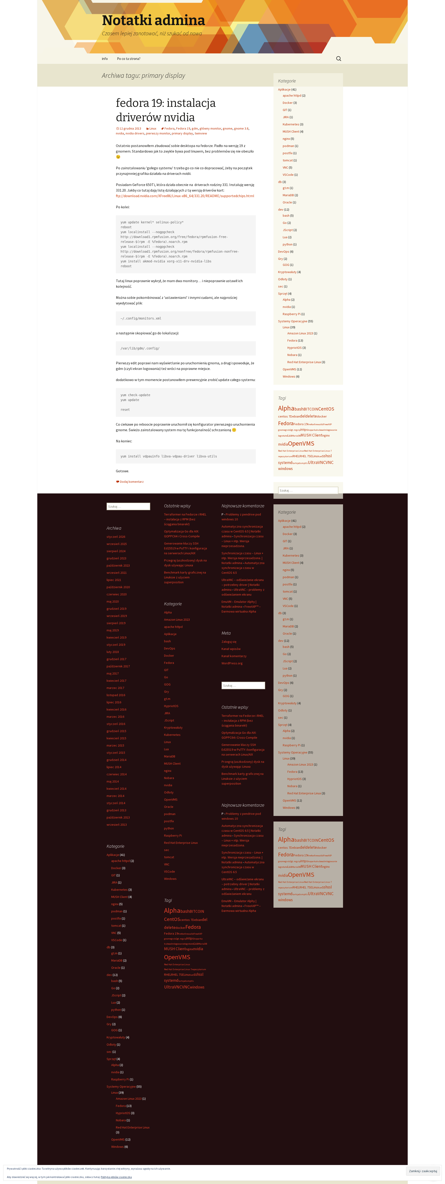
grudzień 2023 (116, 558)
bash (286, 215)
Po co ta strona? (128, 58)
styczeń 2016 (116, 724)
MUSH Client (291, 131)
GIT (285, 110)
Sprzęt (282, 293)
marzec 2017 (115, 688)
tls (306, 463)
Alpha (286, 299)
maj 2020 (113, 601)
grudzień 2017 (116, 659)
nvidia (120, 133)
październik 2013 (118, 817)
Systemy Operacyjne (292, 321)
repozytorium (285, 456)
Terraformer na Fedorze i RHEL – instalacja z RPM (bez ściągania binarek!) (185, 519)
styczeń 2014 (116, 803)
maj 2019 (113, 630)
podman (288, 146)
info (105, 58)
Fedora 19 (183, 128)
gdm (195, 128)
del (302, 416)
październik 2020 (118, 587)
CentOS (326, 409)
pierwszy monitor (158, 133)
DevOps (283, 251)
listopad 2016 (116, 695)
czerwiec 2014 (117, 774)
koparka (312, 429)
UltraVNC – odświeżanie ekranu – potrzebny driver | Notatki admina (243, 585)
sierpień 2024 (116, 551)
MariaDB (288, 195)
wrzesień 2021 (117, 573)
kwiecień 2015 (116, 738)
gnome (227, 128)
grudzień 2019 (116, 609)
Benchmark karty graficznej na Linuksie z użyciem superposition (185, 577)
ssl (329, 455)
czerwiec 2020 (117, 594)
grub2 (288, 429)
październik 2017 (118, 666)
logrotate (282, 435)
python (287, 244)
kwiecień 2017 (116, 680)
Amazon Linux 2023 (300, 333)
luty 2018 (113, 652)
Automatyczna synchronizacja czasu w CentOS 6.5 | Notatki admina (242, 531)
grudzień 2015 (116, 731)
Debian (295, 416)
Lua (285, 237)
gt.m (286, 188)
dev (280, 209)
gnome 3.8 (241, 128)
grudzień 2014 (116, 760)
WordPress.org (232, 663)
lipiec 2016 (114, 702)
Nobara (292, 355)
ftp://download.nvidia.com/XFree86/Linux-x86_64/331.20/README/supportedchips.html (185, 195)
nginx (286, 139)
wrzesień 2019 (117, 616)
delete (311, 416)
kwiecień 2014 (116, 788)
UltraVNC (317, 462)
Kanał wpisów (231, 649)
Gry (280, 259)
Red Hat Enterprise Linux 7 (318, 450)
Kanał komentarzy (234, 656)
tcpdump (300, 463)
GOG (286, 265)
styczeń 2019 (116, 645)
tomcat (288, 160)
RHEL (295, 456)
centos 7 (284, 416)
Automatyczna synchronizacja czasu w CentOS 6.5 (243, 568)
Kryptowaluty (287, 272)
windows (285, 468)
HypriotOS (294, 348)
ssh (324, 455)
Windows (289, 376)
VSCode (288, 175)
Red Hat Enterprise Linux (304, 362)
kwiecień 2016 (116, 709)
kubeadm (322, 429)
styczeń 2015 (116, 752)
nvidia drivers (135, 133)
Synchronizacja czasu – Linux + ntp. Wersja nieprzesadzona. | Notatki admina (242, 558)
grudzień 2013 (116, 810)
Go (285, 223)
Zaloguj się (229, 641)
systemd (285, 462)
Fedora (170, 128)
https (304, 429)
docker (322, 416)
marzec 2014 (115, 796)
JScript (288, 230)
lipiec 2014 (114, 767)
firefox (311, 424)
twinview (201, 133)
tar (294, 463)
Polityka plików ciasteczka (116, 1177)
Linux (152, 128)
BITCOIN (311, 409)
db (280, 182)
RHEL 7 (304, 456)
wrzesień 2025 (117, 544)
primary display (182, 133)
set (320, 456)
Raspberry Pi (292, 314)
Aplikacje (284, 89)
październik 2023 (118, 565)
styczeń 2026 (116, 537)
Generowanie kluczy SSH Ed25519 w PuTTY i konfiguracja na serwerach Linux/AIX (185, 548)
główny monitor (210, 128)
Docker (288, 103)
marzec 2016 (115, 716)
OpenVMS (289, 369)
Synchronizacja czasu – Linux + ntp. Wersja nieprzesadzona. (243, 541)
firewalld (318, 424)
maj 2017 (113, 673)
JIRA (286, 117)
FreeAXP (327, 424)
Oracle (287, 202)
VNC (285, 167)
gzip (298, 429)
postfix (287, 153)
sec (280, 286)
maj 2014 (113, 781)
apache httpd (292, 95)
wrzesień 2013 (117, 824)
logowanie (332, 429)
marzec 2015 (115, 745)
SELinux (314, 456)
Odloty (283, 279)
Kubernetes (291, 124)
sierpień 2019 (116, 623)
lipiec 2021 (114, 580)
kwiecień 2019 (116, 637)
